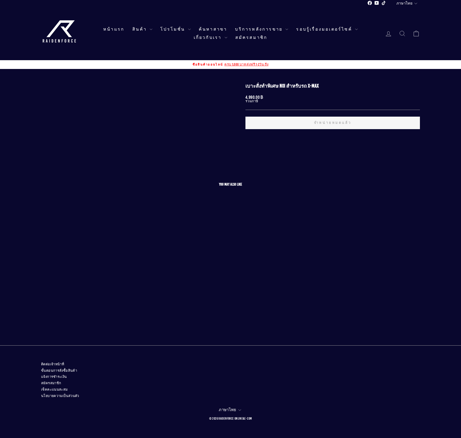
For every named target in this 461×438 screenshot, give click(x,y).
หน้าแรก (113, 29)
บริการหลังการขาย (259, 29)
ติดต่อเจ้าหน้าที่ (52, 364)
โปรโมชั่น (173, 29)
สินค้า (140, 29)
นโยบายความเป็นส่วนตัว (60, 396)
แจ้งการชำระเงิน (54, 377)
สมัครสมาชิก (251, 37)
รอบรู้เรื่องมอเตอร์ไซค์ (325, 29)
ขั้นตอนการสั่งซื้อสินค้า (59, 370)
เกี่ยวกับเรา (208, 37)
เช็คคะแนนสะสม (54, 389)
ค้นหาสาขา (213, 29)
